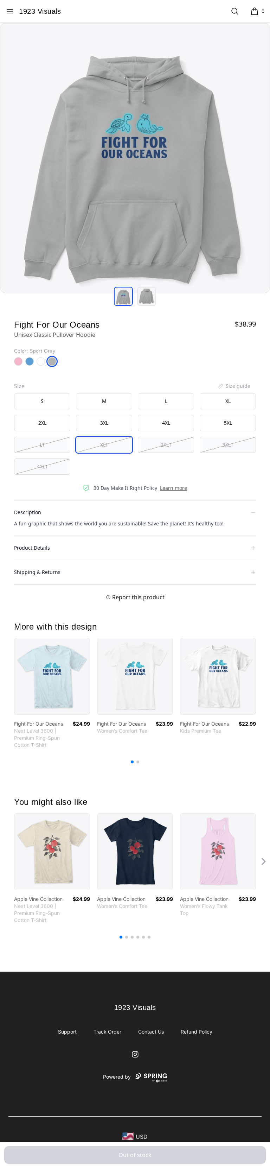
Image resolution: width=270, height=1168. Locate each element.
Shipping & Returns (37, 572)
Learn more (173, 488)
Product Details (32, 547)
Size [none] (19, 386)
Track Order (107, 1032)
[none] (233, 386)
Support (67, 1032)
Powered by (117, 1077)
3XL (104, 422)
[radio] (42, 401)
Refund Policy (196, 1032)
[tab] (123, 296)
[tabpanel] (135, 158)
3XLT (228, 444)
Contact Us (151, 1032)
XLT (104, 444)
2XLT (166, 444)
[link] (52, 676)
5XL (228, 422)
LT (42, 444)
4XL (166, 422)
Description (27, 512)
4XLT (42, 466)
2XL (42, 422)
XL (228, 401)
